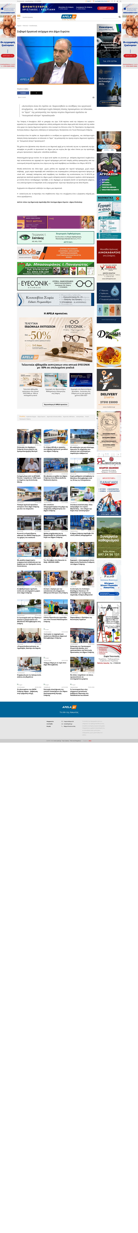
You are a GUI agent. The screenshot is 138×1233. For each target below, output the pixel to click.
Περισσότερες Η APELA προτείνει (55, 404)
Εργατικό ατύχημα (31, 416)
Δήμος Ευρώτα (41, 416)
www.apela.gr (57, 740)
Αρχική (19, 25)
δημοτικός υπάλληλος (69, 416)
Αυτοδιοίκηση (33, 25)
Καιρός (49, 726)
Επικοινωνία (20, 1)
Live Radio (50, 724)
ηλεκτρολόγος (80, 416)
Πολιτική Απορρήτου (75, 740)
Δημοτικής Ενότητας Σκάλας (54, 416)
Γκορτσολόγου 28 (69, 721)
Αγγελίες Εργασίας (28, 17)
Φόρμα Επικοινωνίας (69, 726)
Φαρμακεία (50, 721)
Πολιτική (25, 25)
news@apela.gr (68, 724)
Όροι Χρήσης (65, 740)
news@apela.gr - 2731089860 (33, 1)
